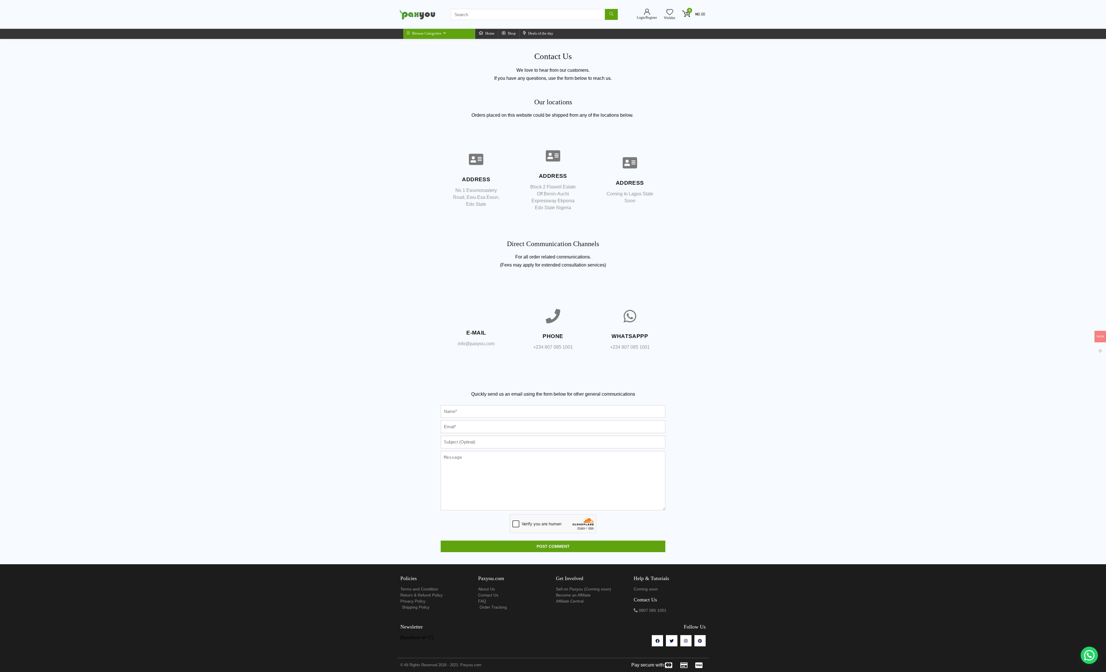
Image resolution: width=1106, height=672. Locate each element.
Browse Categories (426, 33)
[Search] (611, 14)
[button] (1089, 655)
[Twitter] (671, 640)
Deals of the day (540, 33)
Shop (511, 33)
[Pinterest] (700, 640)
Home (489, 33)
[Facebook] (657, 640)
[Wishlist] (669, 12)
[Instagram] (686, 640)
